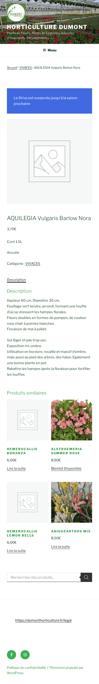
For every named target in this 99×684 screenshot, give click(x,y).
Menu (52, 50)
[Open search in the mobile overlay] (49, 577)
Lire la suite (16, 468)
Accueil (12, 67)
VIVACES (25, 67)
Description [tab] (16, 280)
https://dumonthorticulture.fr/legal (43, 620)
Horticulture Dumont (47, 27)
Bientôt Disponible (66, 468)
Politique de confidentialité (26, 667)
